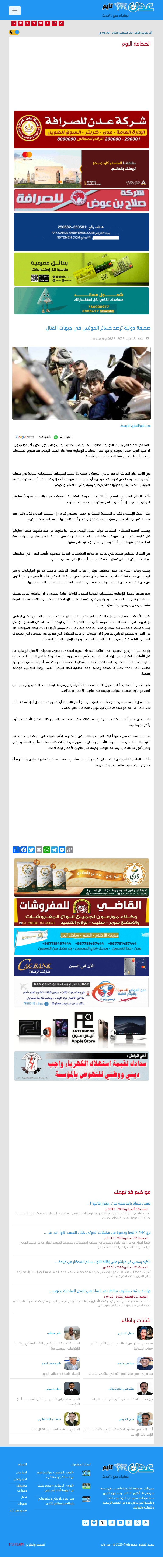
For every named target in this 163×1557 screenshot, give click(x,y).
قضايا (24, 1497)
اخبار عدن (21, 1472)
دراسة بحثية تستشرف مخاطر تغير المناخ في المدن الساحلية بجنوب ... (100, 1291)
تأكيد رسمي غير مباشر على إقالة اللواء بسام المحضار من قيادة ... (103, 1262)
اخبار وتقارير (20, 1479)
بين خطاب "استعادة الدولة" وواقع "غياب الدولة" (122, 1399)
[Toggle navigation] (15, 10)
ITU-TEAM (16, 1544)
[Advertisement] (81, 78)
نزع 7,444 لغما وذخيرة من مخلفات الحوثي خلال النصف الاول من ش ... (97, 1233)
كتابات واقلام (136, 1320)
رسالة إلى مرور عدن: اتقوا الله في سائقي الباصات (121, 1374)
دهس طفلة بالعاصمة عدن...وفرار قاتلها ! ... (119, 1203)
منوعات (22, 1503)
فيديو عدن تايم (18, 1510)
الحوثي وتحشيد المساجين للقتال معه (56, 1429)
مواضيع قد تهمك (132, 1192)
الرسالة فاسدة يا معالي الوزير (61, 1374)
